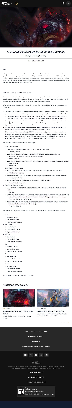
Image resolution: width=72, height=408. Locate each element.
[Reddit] (46, 355)
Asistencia (36, 341)
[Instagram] (41, 355)
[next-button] (67, 322)
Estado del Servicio (36, 336)
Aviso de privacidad (36, 372)
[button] (29, 61)
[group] (36, 304)
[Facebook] (36, 355)
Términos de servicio (36, 377)
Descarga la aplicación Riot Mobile (36, 346)
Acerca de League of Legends (36, 331)
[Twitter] (31, 355)
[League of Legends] (16, 3)
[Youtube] (25, 355)
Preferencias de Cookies (36, 382)
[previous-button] (64, 322)
